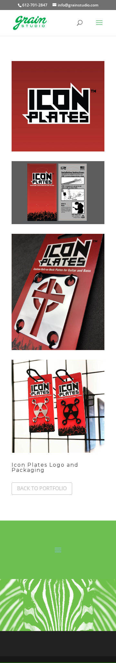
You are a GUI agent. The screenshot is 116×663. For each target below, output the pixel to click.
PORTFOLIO (40, 647)
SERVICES (54, 640)
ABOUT (80, 640)
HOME (28, 640)
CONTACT (71, 647)
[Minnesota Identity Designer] (58, 151)
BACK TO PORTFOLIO (42, 488)
